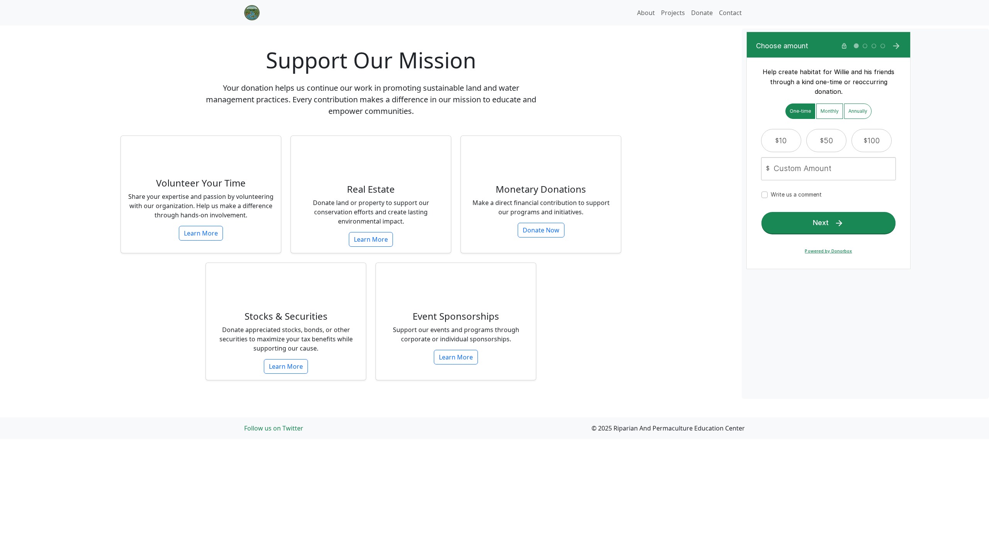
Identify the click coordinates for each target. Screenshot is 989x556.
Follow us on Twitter (273, 428)
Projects (673, 12)
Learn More (201, 233)
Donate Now (541, 230)
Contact (730, 12)
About (646, 12)
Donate (702, 12)
